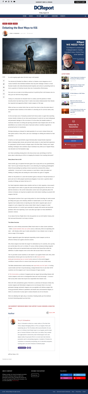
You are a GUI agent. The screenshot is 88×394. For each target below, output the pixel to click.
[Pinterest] (3, 90)
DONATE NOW (80, 2)
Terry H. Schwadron (14, 33)
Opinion (15, 23)
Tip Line (39, 16)
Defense (5, 23)
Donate (62, 16)
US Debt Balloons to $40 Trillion (77, 93)
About (46, 16)
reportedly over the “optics (41, 265)
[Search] (85, 16)
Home (24, 16)
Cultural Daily (15, 380)
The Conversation (14, 274)
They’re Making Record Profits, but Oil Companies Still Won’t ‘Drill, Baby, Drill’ (78, 111)
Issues (31, 16)
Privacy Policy (78, 391)
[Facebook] (3, 80)
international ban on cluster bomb (22, 259)
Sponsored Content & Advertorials (63, 391)
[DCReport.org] (44, 8)
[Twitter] (3, 84)
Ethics (10, 23)
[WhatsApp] (3, 97)
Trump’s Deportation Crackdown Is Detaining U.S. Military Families (78, 78)
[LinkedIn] (3, 87)
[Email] (3, 93)
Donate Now (35, 375)
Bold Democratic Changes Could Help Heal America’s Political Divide (77, 86)
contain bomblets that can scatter (21, 229)
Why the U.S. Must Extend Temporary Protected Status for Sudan (77, 102)
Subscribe (55, 16)
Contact (84, 391)
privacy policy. (73, 145)
